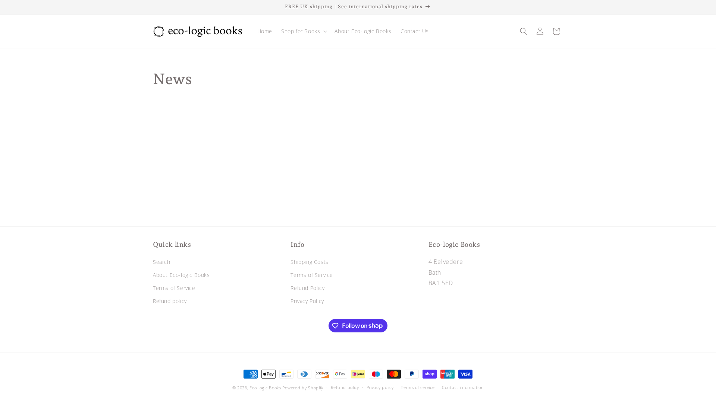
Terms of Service (174, 287)
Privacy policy (380, 387)
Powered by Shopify (302, 387)
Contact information (463, 387)
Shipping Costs (309, 261)
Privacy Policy (307, 300)
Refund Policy (307, 287)
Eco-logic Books (265, 387)
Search (161, 261)
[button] (303, 31)
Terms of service (417, 387)
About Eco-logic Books (181, 274)
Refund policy (170, 300)
